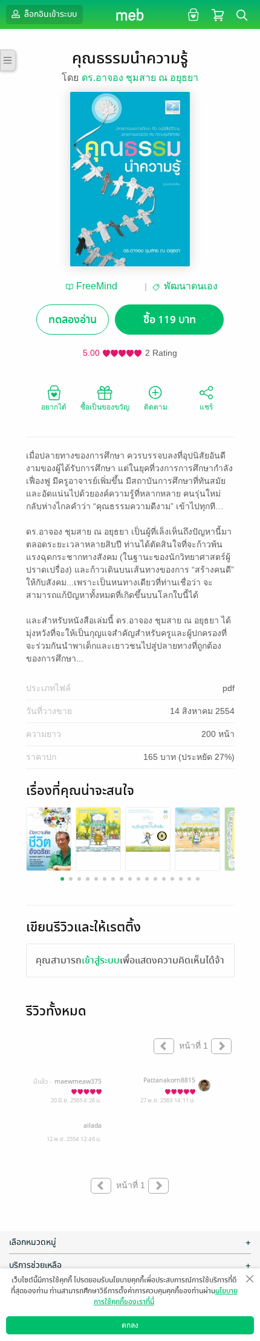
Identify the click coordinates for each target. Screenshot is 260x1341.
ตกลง (130, 1325)
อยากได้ (54, 407)
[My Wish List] (192, 14)
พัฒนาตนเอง (191, 286)
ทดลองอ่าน (72, 320)
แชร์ (206, 407)
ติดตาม (155, 407)
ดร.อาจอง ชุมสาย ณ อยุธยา (140, 77)
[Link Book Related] (49, 839)
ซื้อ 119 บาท (169, 320)
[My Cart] (218, 14)
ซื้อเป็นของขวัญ (104, 407)
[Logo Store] (130, 14)
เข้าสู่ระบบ (101, 960)
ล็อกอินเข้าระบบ (49, 14)
